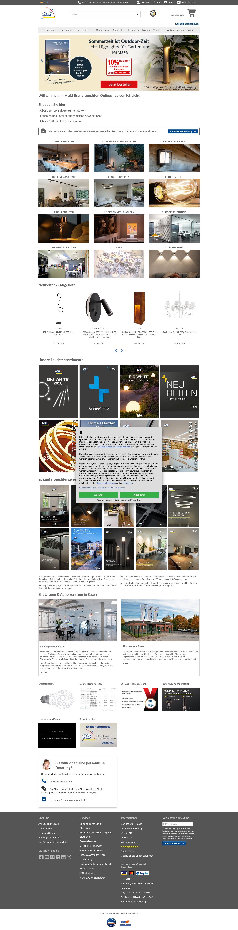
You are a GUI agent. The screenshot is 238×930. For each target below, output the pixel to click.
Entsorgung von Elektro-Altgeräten (91, 826)
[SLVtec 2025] (98, 391)
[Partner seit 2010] (111, 922)
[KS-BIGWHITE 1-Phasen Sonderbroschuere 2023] (119, 506)
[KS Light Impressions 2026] (58, 446)
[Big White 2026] (58, 391)
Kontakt (171, 2)
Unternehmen (45, 828)
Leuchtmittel (66, 30)
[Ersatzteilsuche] (57, 699)
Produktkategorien (168, 833)
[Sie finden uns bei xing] (57, 857)
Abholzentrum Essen (48, 824)
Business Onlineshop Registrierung (152, 585)
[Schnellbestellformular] (98, 699)
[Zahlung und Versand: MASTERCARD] (132, 873)
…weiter (44, 672)
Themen (158, 30)
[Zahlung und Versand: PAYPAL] (142, 873)
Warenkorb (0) (177, 15)
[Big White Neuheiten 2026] (179, 391)
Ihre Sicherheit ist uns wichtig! (52, 842)
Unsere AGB (127, 833)
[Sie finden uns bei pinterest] (51, 857)
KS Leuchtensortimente (91, 850)
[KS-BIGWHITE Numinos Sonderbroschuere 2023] (86, 506)
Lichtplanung (86, 859)
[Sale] (119, 263)
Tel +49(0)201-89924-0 (60, 781)
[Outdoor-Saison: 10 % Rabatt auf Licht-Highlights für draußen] (119, 63)
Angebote (118, 30)
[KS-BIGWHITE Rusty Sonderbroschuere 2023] (86, 549)
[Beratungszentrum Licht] (78, 620)
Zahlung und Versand (131, 824)
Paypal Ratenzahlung (137, 894)
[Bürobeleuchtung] (174, 228)
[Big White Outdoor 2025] (139, 391)
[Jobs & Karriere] (98, 735)
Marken (146, 30)
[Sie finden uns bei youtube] (46, 857)
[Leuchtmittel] (174, 193)
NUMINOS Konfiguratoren (92, 878)
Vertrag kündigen (130, 847)
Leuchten (49, 30)
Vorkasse (125, 879)
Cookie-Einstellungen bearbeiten (137, 856)
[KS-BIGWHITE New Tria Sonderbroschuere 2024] (151, 549)
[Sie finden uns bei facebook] (40, 857)
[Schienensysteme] (63, 193)
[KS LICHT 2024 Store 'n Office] (179, 446)
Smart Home (103, 30)
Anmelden (145, 2)
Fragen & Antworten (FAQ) (93, 855)
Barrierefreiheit (128, 851)
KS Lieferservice (88, 873)
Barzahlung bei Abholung (133, 901)
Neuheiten (134, 30)
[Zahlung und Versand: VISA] (124, 873)
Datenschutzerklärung (132, 828)
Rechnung (137, 883)
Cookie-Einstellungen (84, 792)
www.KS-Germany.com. (176, 579)
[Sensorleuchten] (174, 158)
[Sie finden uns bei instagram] (68, 857)
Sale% (190, 30)
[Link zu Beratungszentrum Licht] (45, 800)
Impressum (126, 837)
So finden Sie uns (47, 833)
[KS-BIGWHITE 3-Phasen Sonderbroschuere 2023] (151, 506)
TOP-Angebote (88, 581)
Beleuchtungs (71, 110)
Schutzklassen (87, 868)
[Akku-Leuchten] (63, 228)
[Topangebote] (174, 263)
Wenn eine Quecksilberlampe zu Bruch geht (96, 834)
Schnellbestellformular (187, 24)
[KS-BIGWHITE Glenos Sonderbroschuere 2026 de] (54, 506)
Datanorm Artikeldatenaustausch (96, 864)
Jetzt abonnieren (172, 843)
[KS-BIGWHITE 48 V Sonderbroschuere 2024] (183, 549)
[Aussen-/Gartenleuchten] (119, 158)
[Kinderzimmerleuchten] (119, 228)
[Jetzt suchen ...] (136, 14)
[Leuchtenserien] (119, 193)
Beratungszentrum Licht (73, 800)
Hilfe (159, 2)
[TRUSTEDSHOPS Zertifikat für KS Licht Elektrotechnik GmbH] (153, 13)
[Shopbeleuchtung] (63, 263)
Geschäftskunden (188, 2)
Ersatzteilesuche (88, 841)
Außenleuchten (175, 30)
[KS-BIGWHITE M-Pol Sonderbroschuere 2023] (119, 549)
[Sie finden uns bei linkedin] (62, 857)
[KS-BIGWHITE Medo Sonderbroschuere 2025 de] (183, 506)
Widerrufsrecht (128, 842)
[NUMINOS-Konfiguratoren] (181, 699)
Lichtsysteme (84, 30)
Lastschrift (126, 888)
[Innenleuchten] (63, 158)
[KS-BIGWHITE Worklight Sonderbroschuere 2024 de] (54, 549)
